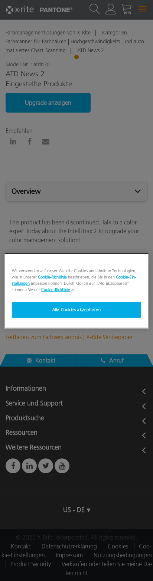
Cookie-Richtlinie (52, 276)
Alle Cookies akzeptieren (76, 309)
